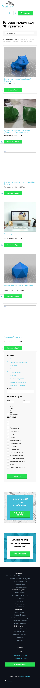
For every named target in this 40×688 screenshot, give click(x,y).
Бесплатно (14, 414)
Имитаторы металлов (18, 461)
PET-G (12, 434)
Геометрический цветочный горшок (18, 285)
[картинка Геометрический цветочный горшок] (20, 268)
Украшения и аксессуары (18, 362)
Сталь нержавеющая (17, 467)
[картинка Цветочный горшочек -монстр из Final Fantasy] (20, 165)
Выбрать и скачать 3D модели (20, 579)
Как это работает (20, 612)
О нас (20, 651)
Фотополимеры (15, 440)
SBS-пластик (14, 449)
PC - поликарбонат (16, 455)
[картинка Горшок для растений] (20, 217)
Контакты (20, 647)
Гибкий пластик (15, 443)
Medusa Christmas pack (18, 382)
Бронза (12, 464)
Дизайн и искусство (17, 379)
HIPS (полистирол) (16, 452)
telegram (9, 682)
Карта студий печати (20, 658)
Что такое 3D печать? (20, 629)
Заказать (27, 13)
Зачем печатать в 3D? (20, 632)
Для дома (13, 369)
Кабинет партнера (20, 623)
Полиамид (13, 446)
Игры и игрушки (15, 372)
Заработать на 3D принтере (20, 618)
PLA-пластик (14, 428)
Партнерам (18, 609)
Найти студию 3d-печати (20, 514)
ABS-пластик (14, 431)
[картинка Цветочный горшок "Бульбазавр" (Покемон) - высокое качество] (20, 113)
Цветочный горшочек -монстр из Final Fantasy (19, 183)
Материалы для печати (20, 634)
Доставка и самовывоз (20, 581)
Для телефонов (15, 359)
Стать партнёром (20, 554)
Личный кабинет (20, 584)
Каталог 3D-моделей (18, 590)
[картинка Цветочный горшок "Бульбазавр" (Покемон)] (20, 62)
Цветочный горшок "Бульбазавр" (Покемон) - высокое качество (17, 132)
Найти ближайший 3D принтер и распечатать (20, 576)
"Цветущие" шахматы (13, 337)
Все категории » (20, 607)
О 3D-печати (18, 626)
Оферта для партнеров (20, 620)
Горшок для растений (13, 234)
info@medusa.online (20, 656)
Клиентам (18, 573)
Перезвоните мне (20, 664)
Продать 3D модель (20, 615)
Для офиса (13, 375)
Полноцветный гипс (17, 458)
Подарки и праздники (17, 385)
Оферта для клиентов (20, 587)
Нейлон (12, 437)
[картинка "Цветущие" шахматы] (20, 320)
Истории (20, 640)
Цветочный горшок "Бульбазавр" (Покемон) (17, 80)
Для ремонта (14, 365)
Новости (20, 637)
